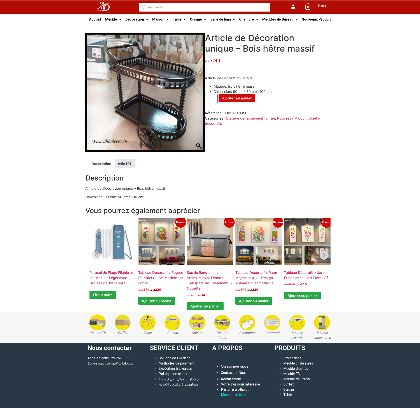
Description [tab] (101, 163)
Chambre (246, 19)
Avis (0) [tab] (124, 163)
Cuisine (196, 19)
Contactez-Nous (234, 373)
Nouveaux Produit (316, 19)
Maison (158, 19)
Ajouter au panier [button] (157, 301)
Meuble (111, 19)
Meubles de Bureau (277, 19)
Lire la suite (103, 295)
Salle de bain (220, 19)
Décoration (134, 19)
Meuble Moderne (112, 27)
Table (177, 19)
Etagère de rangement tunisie (250, 118)
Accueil (95, 19)
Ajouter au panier (237, 98)
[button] (113, 19)
